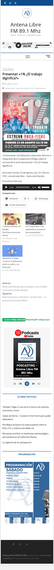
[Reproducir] (6, 187)
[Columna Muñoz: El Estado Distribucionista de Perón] (12, 219)
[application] (27, 187)
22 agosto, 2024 (10, 84)
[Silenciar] (39, 187)
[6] (41, 520)
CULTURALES (8, 69)
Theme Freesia (45, 555)
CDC (32, 88)
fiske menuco (40, 88)
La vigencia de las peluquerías (17, 442)
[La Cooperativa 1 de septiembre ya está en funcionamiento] (36, 219)
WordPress (7, 558)
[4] (19, 520)
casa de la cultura (23, 88)
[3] (8, 520)
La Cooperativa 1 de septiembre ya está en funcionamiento (35, 229)
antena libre (10, 88)
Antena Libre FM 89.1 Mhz (25, 27)
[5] (30, 520)
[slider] (46, 187)
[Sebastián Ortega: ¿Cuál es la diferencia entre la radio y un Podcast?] (12, 251)
